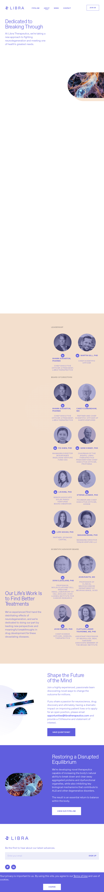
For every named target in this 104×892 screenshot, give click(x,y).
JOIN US (93, 8)
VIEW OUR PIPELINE (66, 811)
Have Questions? (61, 732)
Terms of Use (80, 876)
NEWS (56, 8)
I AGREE (52, 887)
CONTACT (67, 8)
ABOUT (47, 8)
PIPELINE (36, 8)
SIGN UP (92, 856)
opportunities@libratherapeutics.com (68, 715)
